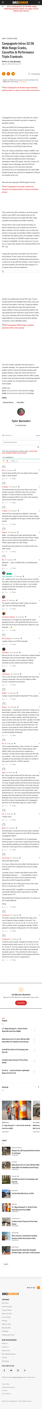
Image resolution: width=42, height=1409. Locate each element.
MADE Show (5, 1122)
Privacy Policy (5, 1384)
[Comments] (29, 74)
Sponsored (14, 1176)
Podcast (4, 1357)
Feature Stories (8, 402)
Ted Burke (6, 915)
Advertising (5, 1361)
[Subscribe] (24, 1370)
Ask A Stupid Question (9, 1354)
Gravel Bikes (36, 1122)
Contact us (5, 1347)
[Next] (38, 1087)
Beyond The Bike (15, 1232)
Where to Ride (6, 1324)
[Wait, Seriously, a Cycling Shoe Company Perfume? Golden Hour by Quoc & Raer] (6, 1236)
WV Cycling (6, 638)
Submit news (6, 1350)
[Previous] (35, 1087)
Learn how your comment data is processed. (19, 452)
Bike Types (5, 1303)
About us (4, 1343)
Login (37, 435)
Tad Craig (5, 858)
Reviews (4, 1320)
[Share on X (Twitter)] (8, 74)
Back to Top (31, 1287)
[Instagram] (18, 1370)
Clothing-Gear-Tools (16, 1218)
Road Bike (20, 402)
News (18, 1176)
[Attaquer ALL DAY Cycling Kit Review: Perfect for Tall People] (6, 1151)
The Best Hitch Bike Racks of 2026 (23, 1193)
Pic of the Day (6, 1317)
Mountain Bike (6, 1328)
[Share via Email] (13, 74)
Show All (6, 1264)
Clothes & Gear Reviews (17, 1147)
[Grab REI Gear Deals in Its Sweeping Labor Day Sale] (6, 1179)
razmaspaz (6, 674)
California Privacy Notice (8, 1387)
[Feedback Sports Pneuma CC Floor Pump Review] (6, 1222)
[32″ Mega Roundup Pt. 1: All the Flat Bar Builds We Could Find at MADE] (16, 1110)
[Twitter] (11, 1370)
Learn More (22, 81)
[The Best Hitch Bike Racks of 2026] (6, 1194)
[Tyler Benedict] (21, 412)
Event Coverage (7, 1306)
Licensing (4, 1390)
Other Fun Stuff (7, 1313)
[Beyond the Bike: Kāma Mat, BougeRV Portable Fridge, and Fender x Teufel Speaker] (6, 1250)
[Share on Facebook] (3, 74)
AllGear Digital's (17, 1377)
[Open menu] (3, 2)
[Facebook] (4, 1370)
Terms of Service (6, 1393)
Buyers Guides (15, 1190)
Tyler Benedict (15, 61)
